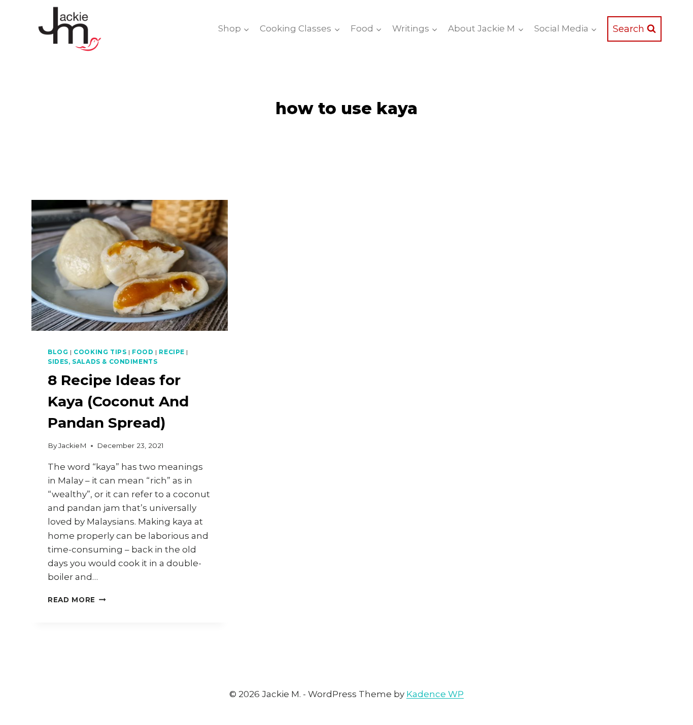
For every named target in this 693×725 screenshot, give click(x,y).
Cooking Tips (100, 352)
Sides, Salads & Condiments (102, 361)
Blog (58, 352)
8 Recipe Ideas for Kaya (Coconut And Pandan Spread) (118, 401)
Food (142, 352)
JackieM (72, 445)
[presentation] (129, 265)
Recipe (172, 352)
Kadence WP (435, 694)
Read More (77, 600)
